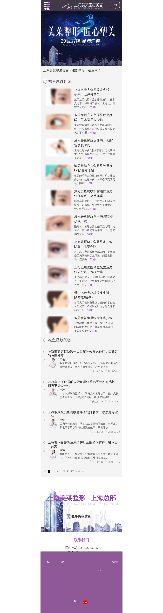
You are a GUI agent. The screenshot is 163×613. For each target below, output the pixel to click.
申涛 (62, 389)
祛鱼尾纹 (94, 70)
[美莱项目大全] (100, 558)
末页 (72, 471)
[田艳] (53, 363)
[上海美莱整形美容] (81, 5)
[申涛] (53, 393)
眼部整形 (78, 70)
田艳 (62, 359)
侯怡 (62, 450)
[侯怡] (53, 453)
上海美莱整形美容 (56, 70)
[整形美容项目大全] (47, 5)
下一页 (66, 471)
